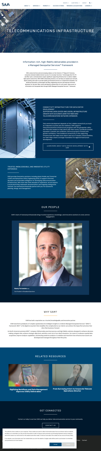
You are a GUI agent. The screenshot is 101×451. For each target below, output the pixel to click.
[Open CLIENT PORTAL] (79, 3)
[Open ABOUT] (29, 6)
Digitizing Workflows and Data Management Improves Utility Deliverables (29, 390)
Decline (68, 444)
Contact (84, 440)
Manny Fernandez (20, 288)
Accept (55, 444)
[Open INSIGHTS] (68, 3)
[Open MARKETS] (49, 6)
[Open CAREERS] (91, 6)
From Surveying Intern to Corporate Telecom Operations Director (72, 390)
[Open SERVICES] (39, 6)
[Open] (91, 3)
